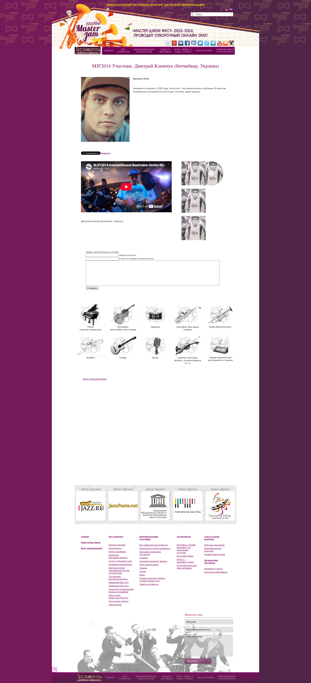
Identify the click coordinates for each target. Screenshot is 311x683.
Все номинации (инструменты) (153, 545)
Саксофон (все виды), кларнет (153, 561)
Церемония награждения (120, 564)
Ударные (143, 558)
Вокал (142, 575)
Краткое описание (117, 545)
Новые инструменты (148, 584)
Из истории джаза (185, 556)
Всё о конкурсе (116, 537)
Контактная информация (215, 572)
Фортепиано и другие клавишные (154, 548)
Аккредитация (115, 605)
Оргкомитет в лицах (213, 569)
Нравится (105, 153)
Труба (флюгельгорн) (149, 565)
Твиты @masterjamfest (94, 379)
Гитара (142, 571)
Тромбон (143, 568)
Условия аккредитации (214, 554)
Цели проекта (115, 548)
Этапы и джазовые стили (120, 561)
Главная (85, 537)
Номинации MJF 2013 (119, 582)
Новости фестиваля (90, 542)
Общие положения (117, 552)
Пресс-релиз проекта (118, 601)
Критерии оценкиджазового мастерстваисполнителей (119, 570)
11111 (79, 676)
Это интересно (184, 537)
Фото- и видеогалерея (91, 548)
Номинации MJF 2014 (119, 586)
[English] (226, 10)
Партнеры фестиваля (214, 545)
